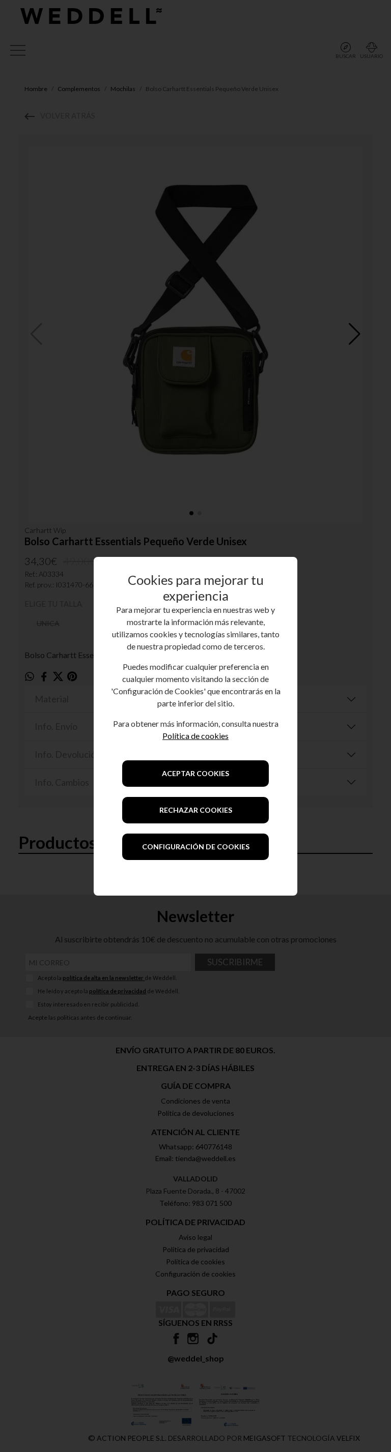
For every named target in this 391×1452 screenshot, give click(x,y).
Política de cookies (195, 735)
